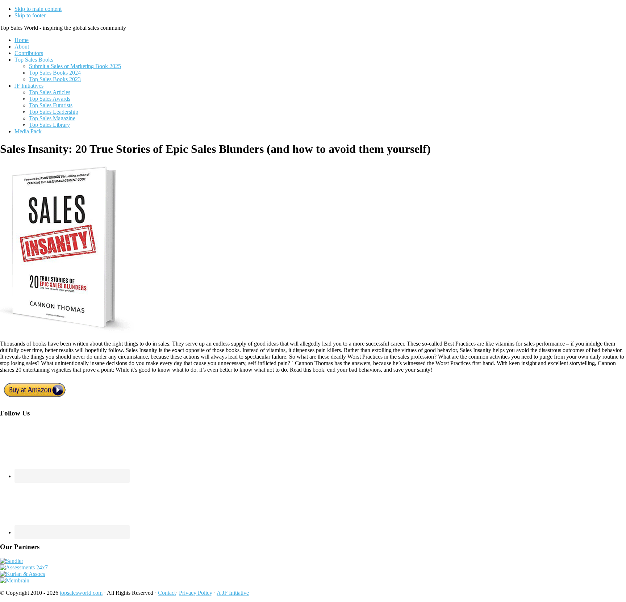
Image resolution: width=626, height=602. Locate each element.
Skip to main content (38, 9)
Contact (167, 593)
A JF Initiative (233, 593)
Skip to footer (30, 15)
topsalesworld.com (81, 593)
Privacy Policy (195, 593)
